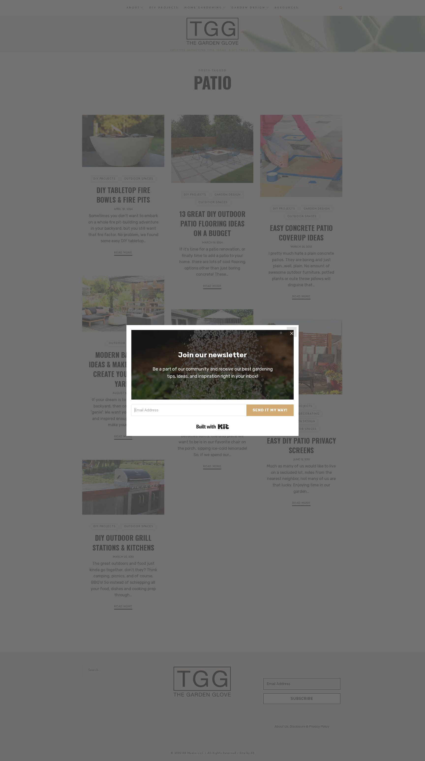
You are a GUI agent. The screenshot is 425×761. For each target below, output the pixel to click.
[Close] (292, 332)
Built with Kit (212, 426)
